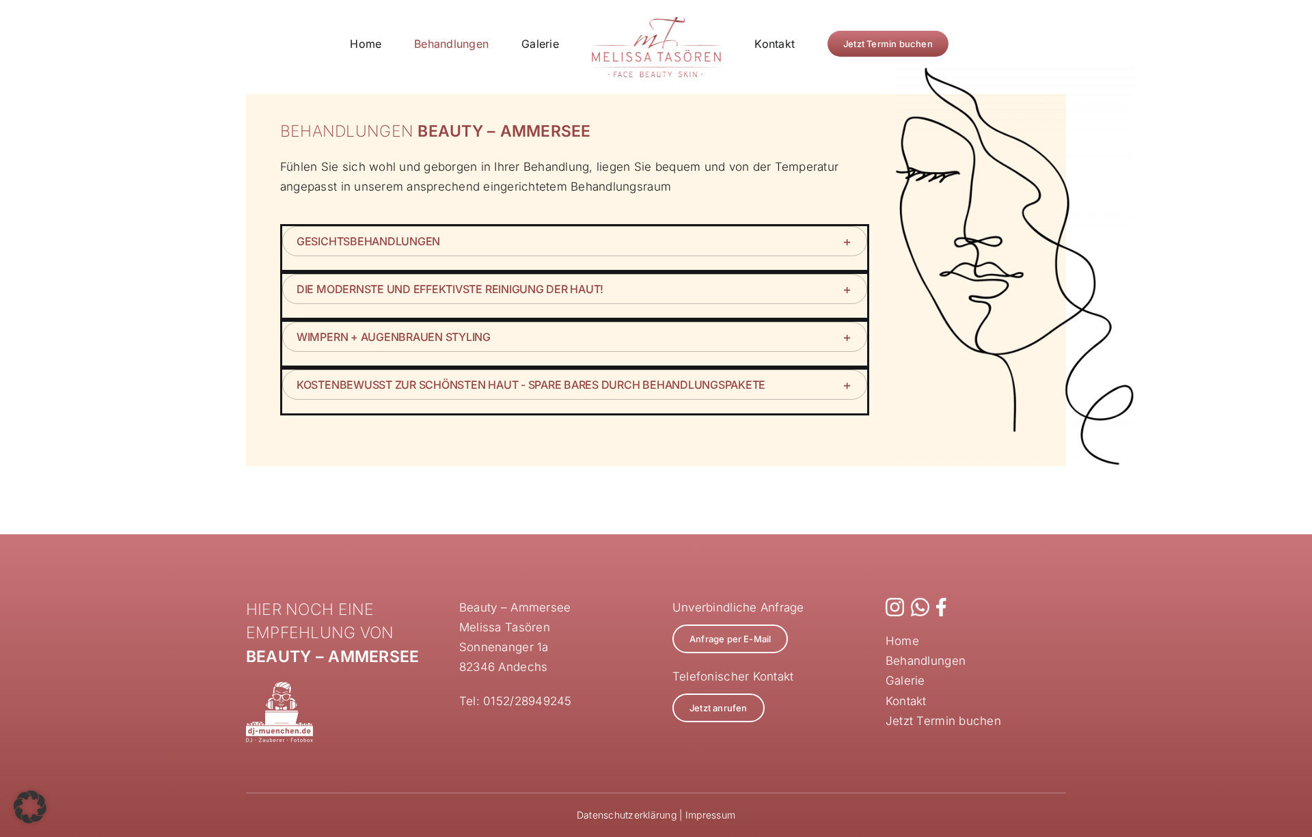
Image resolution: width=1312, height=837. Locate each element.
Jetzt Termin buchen (943, 721)
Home (902, 641)
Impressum (710, 815)
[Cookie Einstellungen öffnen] (30, 819)
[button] (575, 241)
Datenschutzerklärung (626, 815)
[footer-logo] (279, 687)
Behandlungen (926, 661)
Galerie (905, 680)
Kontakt (906, 701)
